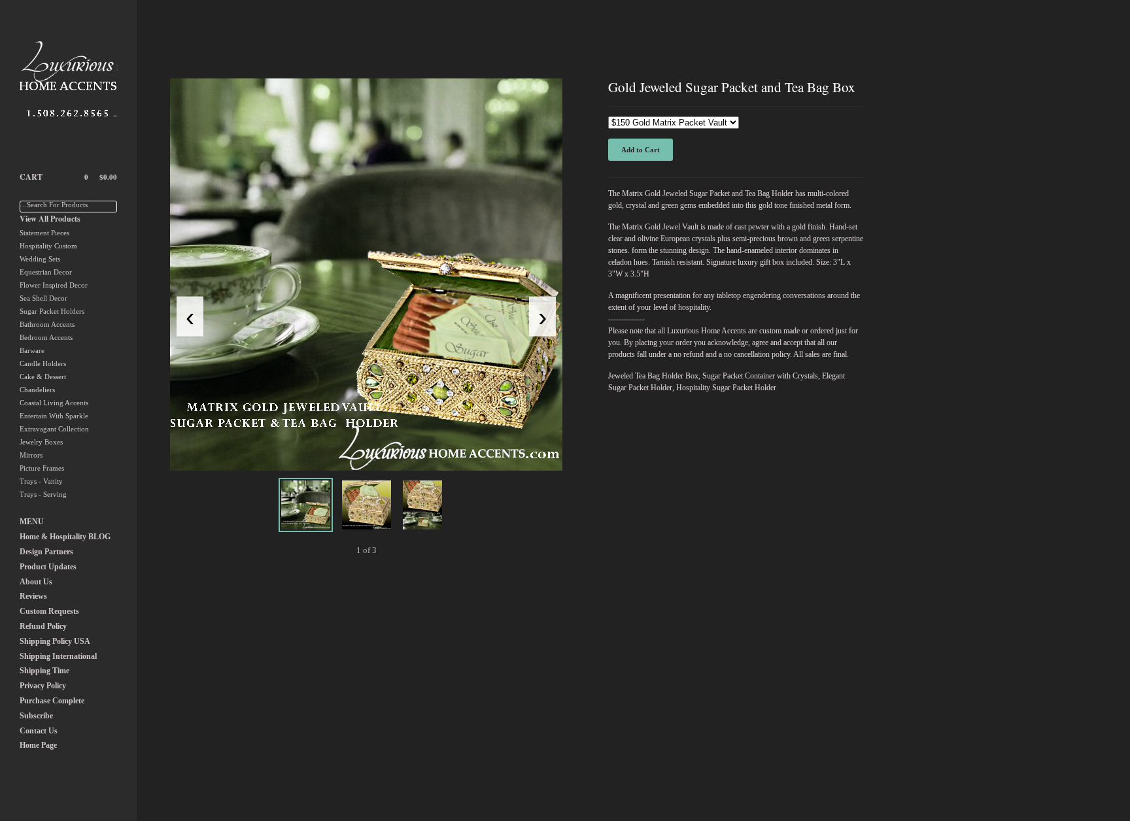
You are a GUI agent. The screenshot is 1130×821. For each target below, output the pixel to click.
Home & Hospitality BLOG (65, 536)
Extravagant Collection (54, 429)
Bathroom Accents (47, 324)
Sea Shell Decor (43, 298)
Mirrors (31, 455)
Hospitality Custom (48, 246)
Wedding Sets (40, 259)
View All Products (50, 218)
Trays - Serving (43, 494)
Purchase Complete (52, 700)
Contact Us (39, 730)
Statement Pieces (44, 233)
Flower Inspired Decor (54, 285)
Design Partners (46, 551)
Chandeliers (37, 390)
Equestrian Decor (46, 272)
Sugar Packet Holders (52, 311)
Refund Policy (43, 626)
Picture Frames (42, 468)
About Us (36, 581)
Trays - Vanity (41, 481)
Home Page (38, 745)
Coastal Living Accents (54, 403)
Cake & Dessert (43, 376)
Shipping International (58, 656)
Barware (32, 350)
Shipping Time (44, 670)
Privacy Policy (43, 685)
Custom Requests (49, 611)
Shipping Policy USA (55, 641)
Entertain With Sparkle (54, 416)
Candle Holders (43, 363)
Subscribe (36, 715)
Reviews (33, 596)
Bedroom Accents (46, 337)
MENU (32, 521)
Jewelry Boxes (41, 442)
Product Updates (48, 566)
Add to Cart (640, 150)
